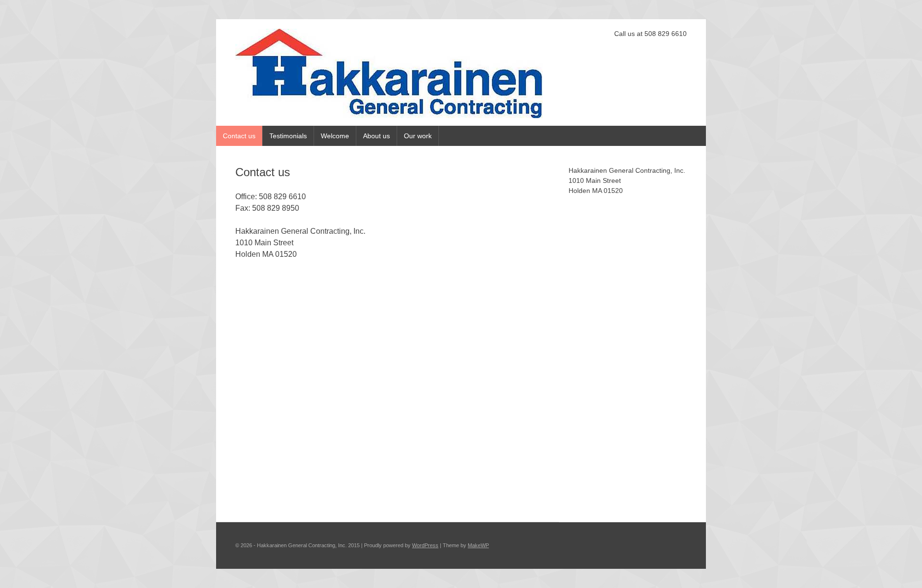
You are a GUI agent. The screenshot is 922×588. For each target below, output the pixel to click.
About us (376, 136)
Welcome (335, 136)
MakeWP (478, 545)
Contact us (239, 136)
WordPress (425, 545)
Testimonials (288, 136)
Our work (418, 136)
